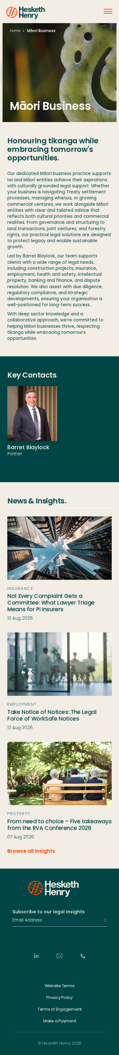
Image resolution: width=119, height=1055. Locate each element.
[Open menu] (108, 11)
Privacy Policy (59, 997)
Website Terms (60, 985)
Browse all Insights (31, 851)
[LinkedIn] (36, 956)
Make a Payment (59, 1021)
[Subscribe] (104, 920)
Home (15, 30)
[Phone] (83, 956)
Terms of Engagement (59, 1009)
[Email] (59, 956)
